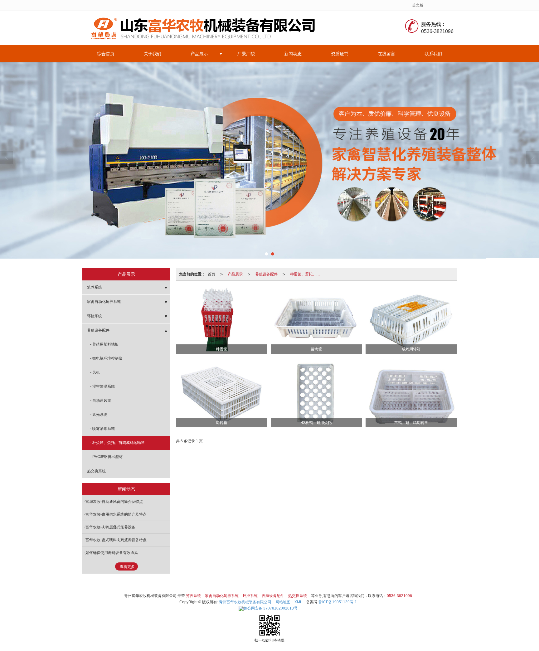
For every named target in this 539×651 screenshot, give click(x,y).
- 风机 (95, 372)
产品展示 (199, 53)
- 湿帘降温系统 (102, 386)
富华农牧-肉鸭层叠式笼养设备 (110, 527)
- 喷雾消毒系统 (102, 428)
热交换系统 (96, 471)
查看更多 (127, 567)
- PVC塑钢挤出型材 (106, 456)
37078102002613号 (271, 608)
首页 (211, 274)
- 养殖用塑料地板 (104, 344)
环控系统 (94, 316)
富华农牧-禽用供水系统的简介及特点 (116, 514)
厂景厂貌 (246, 53)
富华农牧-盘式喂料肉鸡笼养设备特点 (116, 540)
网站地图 (282, 602)
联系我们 (433, 53)
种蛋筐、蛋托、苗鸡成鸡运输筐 (307, 274)
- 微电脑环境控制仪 (106, 358)
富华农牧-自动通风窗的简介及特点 (114, 501)
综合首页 (105, 53)
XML (298, 602)
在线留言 (386, 53)
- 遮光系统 (98, 414)
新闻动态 (293, 53)
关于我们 (152, 53)
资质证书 (339, 53)
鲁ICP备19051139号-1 (337, 602)
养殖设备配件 (266, 274)
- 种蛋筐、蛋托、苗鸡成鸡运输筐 (117, 442)
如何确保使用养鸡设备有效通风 (111, 553)
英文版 (417, 5)
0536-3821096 (399, 596)
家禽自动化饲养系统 (104, 301)
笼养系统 (94, 287)
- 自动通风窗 (100, 400)
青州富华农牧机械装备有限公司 (245, 602)
